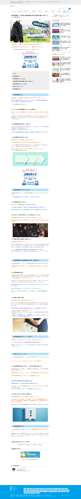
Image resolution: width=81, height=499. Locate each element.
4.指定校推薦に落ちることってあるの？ (20, 83)
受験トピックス (67, 11)
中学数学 (62, 491)
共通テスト (55, 488)
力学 (30, 488)
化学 (60, 11)
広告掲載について (15, 488)
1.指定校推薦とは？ (16, 76)
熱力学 (41, 491)
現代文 (63, 488)
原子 (59, 491)
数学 (40, 11)
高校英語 (67, 491)
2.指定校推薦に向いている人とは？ (19, 78)
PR (36, 488)
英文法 (33, 490)
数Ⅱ (34, 491)
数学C (54, 490)
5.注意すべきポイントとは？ (18, 86)
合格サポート (27, 11)
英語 (34, 11)
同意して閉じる (65, 1)
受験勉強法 (58, 490)
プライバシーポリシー (50, 1)
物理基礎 (41, 490)
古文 (25, 488)
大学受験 (46, 490)
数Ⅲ (28, 488)
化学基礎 (67, 490)
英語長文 (63, 490)
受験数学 (50, 490)
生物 (25, 491)
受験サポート (51, 491)
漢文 (66, 488)
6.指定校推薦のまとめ (17, 88)
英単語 (43, 488)
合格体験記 (21, 11)
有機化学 (47, 488)
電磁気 (59, 488)
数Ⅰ (37, 491)
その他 (14, 11)
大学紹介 (39, 488)
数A (33, 488)
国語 (47, 11)
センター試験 (45, 491)
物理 (53, 11)
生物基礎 (37, 490)
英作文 (31, 491)
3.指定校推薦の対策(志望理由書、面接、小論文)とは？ (23, 81)
